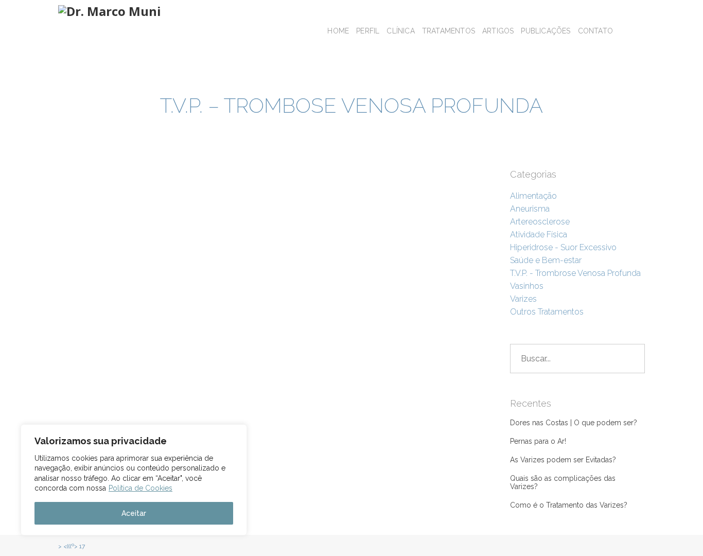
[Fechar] (236, 433)
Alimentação (533, 196)
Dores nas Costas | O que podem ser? (573, 423)
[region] (134, 479)
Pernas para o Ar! (538, 441)
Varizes (523, 299)
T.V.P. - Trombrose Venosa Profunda (575, 273)
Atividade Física (538, 234)
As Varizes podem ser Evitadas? (563, 460)
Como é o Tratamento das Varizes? (568, 505)
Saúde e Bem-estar (546, 260)
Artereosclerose (540, 222)
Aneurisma (530, 209)
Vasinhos (526, 286)
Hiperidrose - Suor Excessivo (563, 247)
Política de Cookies (140, 488)
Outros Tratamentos (547, 312)
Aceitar (133, 513)
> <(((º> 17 (71, 546)
